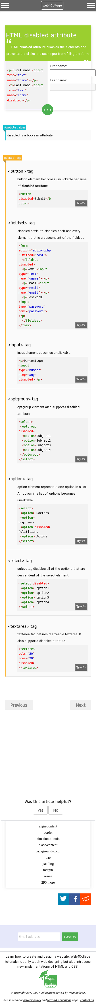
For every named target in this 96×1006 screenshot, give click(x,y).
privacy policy (32, 1000)
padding (48, 864)
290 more (48, 882)
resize (48, 876)
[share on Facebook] (74, 899)
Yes (40, 810)
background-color (48, 851)
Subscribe (70, 936)
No (55, 810)
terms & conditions (59, 1000)
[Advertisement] (37, 762)
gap (48, 857)
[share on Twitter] (63, 899)
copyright (19, 992)
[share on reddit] (85, 899)
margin (48, 870)
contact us (87, 1000)
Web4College (52, 5)
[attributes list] (5, 5)
